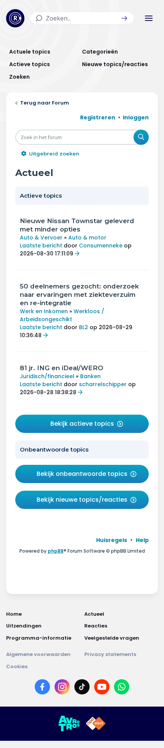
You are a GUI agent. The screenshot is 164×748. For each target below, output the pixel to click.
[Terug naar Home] (15, 18)
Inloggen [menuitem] (136, 117)
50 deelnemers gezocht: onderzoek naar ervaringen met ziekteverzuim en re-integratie (79, 294)
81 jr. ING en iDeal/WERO (61, 368)
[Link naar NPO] (96, 724)
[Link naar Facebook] (42, 688)
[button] (124, 18)
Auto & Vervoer (41, 237)
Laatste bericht (41, 245)
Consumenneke (100, 245)
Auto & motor (87, 237)
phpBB (56, 551)
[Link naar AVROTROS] (69, 724)
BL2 (83, 327)
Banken (90, 376)
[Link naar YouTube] (101, 688)
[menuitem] (111, 540)
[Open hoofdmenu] (149, 18)
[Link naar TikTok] (82, 688)
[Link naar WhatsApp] (121, 688)
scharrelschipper (103, 384)
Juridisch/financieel (47, 376)
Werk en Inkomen (44, 311)
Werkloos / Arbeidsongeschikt (62, 315)
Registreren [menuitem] (97, 117)
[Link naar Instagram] (62, 688)
